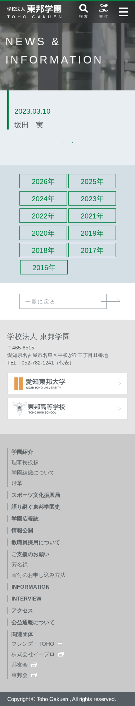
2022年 (43, 216)
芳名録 (20, 564)
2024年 (43, 199)
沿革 (17, 483)
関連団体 (22, 634)
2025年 (92, 181)
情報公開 (22, 530)
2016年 (43, 268)
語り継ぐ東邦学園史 (36, 507)
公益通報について (33, 622)
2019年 (92, 233)
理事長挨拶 (25, 462)
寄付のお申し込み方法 (39, 575)
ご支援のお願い (30, 554)
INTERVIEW (26, 599)
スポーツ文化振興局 (36, 495)
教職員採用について (36, 542)
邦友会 (20, 665)
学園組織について (33, 473)
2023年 (92, 199)
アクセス (22, 610)
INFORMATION (31, 587)
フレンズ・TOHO (33, 644)
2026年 (43, 181)
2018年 (43, 250)
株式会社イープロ (33, 654)
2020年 (43, 233)
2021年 (92, 216)
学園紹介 (22, 452)
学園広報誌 (25, 519)
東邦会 (20, 675)
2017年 (92, 250)
